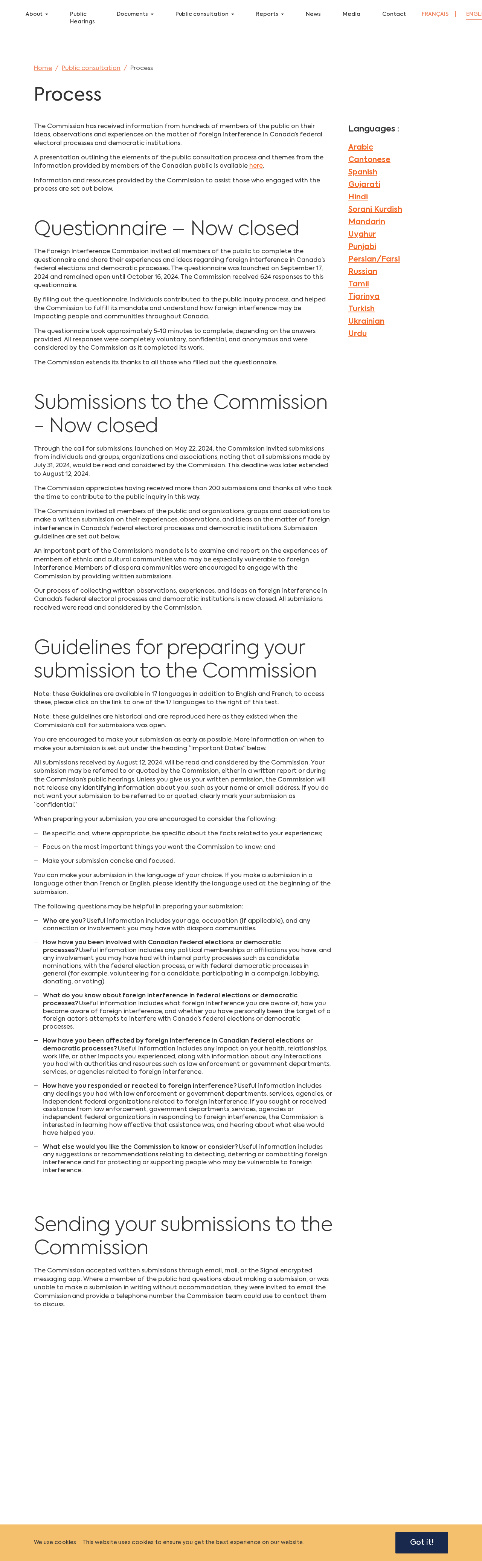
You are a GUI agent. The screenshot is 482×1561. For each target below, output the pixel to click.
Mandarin (366, 222)
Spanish (362, 172)
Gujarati (364, 185)
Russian (362, 272)
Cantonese (369, 160)
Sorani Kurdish (375, 210)
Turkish (361, 309)
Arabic (360, 147)
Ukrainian (366, 322)
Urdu (357, 334)
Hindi (358, 197)
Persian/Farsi (374, 259)
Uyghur (362, 235)
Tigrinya (364, 297)
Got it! (422, 1542)
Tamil (358, 284)
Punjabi (362, 247)
